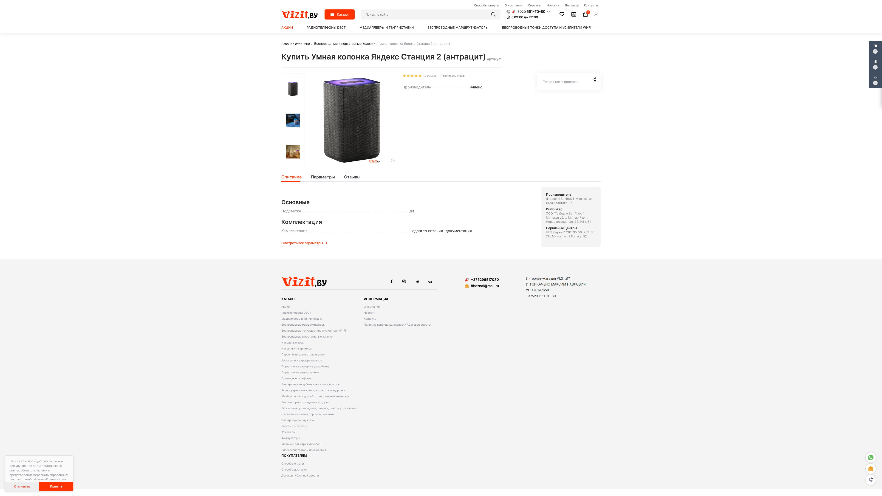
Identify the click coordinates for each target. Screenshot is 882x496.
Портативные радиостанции (300, 372)
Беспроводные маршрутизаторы (457, 27)
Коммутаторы (290, 438)
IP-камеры (288, 432)
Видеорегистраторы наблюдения (303, 450)
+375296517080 (485, 279)
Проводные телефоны (296, 378)
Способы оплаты (292, 463)
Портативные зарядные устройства (305, 366)
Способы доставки (294, 469)
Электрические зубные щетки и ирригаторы (310, 384)
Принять (56, 486)
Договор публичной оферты (300, 475)
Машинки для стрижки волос (300, 444)
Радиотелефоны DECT (326, 27)
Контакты (370, 318)
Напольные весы (292, 342)
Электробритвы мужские (298, 420)
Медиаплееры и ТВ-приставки (386, 27)
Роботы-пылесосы (294, 426)
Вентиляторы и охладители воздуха (305, 402)
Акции (287, 27)
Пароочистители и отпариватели (303, 354)
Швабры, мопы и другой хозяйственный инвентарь (315, 396)
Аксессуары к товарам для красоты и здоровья (313, 390)
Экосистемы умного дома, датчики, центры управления (318, 408)
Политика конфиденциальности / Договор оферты (397, 324)
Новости (369, 312)
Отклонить (22, 486)
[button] (871, 480)
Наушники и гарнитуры (296, 348)
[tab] (293, 177)
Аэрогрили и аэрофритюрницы (301, 360)
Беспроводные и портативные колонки (307, 336)
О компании (372, 306)
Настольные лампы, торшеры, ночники (307, 414)
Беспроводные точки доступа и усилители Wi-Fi (546, 27)
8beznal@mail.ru (485, 286)
